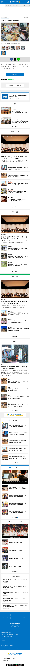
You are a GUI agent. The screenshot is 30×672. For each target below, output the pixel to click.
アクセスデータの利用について (8, 636)
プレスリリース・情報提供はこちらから (10, 634)
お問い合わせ (4, 638)
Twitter (16, 626)
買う (17, 5)
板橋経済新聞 (14, 2)
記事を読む (15, 74)
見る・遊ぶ (12, 5)
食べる (7, 5)
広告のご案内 (4, 640)
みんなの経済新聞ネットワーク (15, 654)
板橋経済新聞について (6, 632)
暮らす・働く (22, 5)
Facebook (13, 626)
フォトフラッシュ (5, 17)
